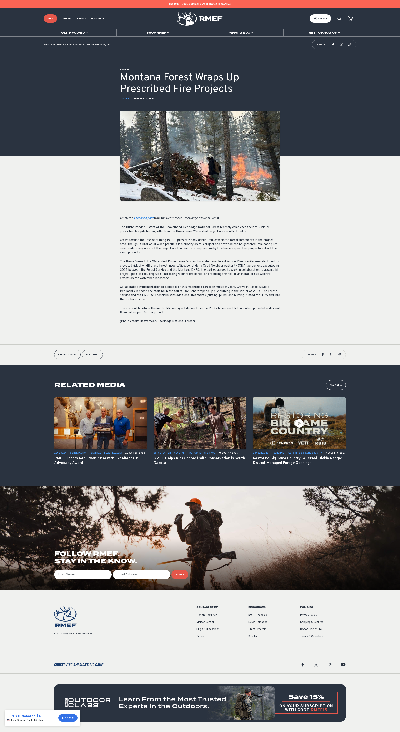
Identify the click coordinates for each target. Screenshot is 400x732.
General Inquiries (206, 615)
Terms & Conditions (312, 636)
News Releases (258, 622)
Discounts (97, 18)
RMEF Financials (258, 615)
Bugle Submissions (208, 629)
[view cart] (351, 18)
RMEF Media (56, 44)
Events (81, 18)
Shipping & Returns (312, 622)
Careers (201, 636)
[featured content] (200, 703)
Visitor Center (205, 622)
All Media (336, 385)
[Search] (339, 18)
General (125, 98)
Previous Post (67, 354)
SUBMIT (180, 574)
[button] (333, 44)
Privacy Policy (308, 615)
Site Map (253, 636)
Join (50, 18)
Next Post (92, 354)
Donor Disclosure (311, 629)
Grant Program (257, 629)
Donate (67, 18)
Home (46, 44)
